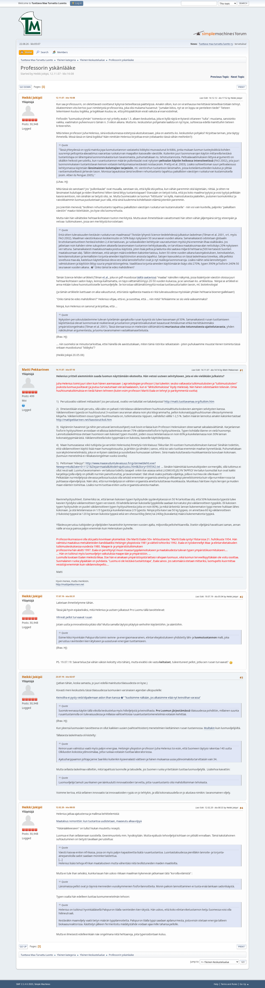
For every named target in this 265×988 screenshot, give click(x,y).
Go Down (25, 87)
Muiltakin (209, 728)
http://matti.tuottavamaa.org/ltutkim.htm (189, 401)
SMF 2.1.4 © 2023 (24, 984)
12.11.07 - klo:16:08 (65, 97)
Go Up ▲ (244, 984)
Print (241, 87)
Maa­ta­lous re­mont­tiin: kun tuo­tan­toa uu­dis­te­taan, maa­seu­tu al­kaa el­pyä (99, 821)
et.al (105, 277)
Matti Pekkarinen (35, 369)
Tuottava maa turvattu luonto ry (216, 44)
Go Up (23, 946)
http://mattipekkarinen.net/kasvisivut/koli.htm (84, 420)
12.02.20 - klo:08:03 (65, 807)
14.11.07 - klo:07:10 (65, 369)
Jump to (194, 961)
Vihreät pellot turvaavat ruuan (74, 617)
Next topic (237, 77)
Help (216, 984)
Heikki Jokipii (32, 97)
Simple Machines (42, 984)
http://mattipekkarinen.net (70, 584)
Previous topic (219, 77)
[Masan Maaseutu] (23, 405)
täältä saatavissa (146, 277)
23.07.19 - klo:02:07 (65, 676)
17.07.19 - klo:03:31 (65, 596)
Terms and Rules (229, 984)
